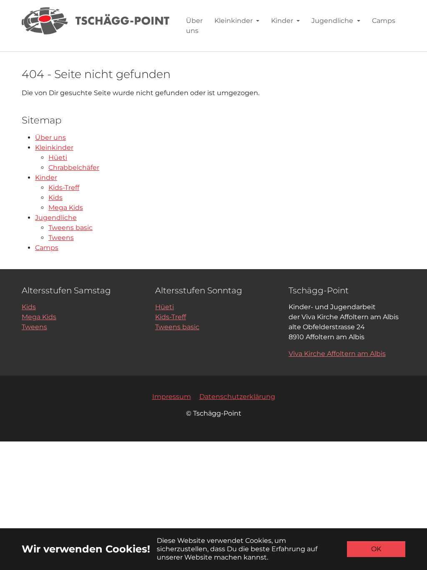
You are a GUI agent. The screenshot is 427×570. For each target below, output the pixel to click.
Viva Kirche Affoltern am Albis (337, 354)
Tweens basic (70, 228)
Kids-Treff (63, 188)
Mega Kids (65, 208)
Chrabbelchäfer (73, 168)
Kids (55, 198)
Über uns (50, 137)
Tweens (61, 238)
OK (376, 549)
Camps (46, 248)
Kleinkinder (54, 147)
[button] (237, 21)
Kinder (46, 178)
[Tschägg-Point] (95, 21)
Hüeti (57, 157)
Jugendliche (56, 218)
